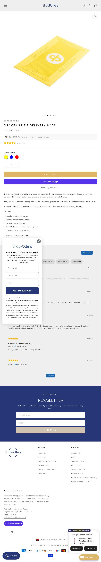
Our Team (42, 457)
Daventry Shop (44, 465)
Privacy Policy (77, 473)
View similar (76, 548)
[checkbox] (76, 261)
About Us (42, 453)
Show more (50, 375)
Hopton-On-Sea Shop (47, 461)
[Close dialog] (39, 241)
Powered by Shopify (60, 545)
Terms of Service (78, 469)
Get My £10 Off (22, 290)
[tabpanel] (50, 319)
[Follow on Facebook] (5, 532)
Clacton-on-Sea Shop (47, 469)
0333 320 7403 (10, 514)
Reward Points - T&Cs (80, 481)
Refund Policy (77, 465)
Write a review (87, 253)
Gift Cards (42, 473)
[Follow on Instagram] (11, 532)
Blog (73, 457)
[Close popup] (96, 532)
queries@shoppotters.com (15, 517)
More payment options (50, 187)
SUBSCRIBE (50, 430)
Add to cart (51, 174)
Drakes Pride (11, 121)
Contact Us (76, 453)
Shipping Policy (77, 461)
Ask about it (91, 548)
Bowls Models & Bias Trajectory (84, 477)
